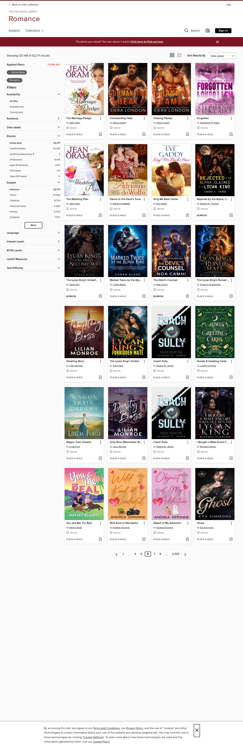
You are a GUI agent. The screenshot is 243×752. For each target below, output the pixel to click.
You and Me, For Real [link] (79, 523)
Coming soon (16, 112)
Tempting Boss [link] (75, 361)
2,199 (175, 554)
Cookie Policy (101, 741)
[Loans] (208, 31)
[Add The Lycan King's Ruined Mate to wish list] (231, 296)
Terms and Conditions (106, 728)
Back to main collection (25, 4)
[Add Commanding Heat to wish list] (144, 134)
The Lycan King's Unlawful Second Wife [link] (82, 280)
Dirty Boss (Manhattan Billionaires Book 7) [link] (126, 442)
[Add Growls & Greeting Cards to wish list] (231, 377)
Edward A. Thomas (209, 203)
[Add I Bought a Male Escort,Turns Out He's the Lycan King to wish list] (231, 458)
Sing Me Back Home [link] (165, 199)
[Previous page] (116, 554)
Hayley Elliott (75, 527)
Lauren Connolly (208, 365)
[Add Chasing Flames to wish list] (187, 134)
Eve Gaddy (161, 203)
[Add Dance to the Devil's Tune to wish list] (144, 215)
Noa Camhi (162, 284)
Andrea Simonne (121, 527)
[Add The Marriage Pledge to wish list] (100, 134)
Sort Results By (196, 55)
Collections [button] (33, 31)
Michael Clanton (208, 446)
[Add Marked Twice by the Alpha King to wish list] (144, 296)
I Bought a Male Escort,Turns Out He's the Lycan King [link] (213, 442)
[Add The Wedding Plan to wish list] (100, 215)
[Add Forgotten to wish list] (231, 134)
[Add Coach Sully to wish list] (187, 377)
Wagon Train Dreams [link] (78, 442)
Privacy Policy (134, 728)
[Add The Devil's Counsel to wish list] (187, 296)
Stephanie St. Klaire (210, 122)
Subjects (14, 31)
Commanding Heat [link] (121, 118)
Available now (17, 106)
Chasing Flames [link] (162, 118)
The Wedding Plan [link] (77, 199)
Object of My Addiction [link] (167, 523)
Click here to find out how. (146, 42)
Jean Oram (74, 122)
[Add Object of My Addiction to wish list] (187, 539)
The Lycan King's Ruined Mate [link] (213, 280)
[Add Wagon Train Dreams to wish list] (100, 458)
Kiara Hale (118, 365)
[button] (192, 31)
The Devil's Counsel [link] (165, 280)
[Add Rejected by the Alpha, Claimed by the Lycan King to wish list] (231, 215)
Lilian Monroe (76, 365)
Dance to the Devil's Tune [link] (125, 199)
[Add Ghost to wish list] (231, 539)
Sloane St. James (165, 365)
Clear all (54, 64)
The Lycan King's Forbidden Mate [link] (126, 361)
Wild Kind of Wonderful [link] (124, 523)
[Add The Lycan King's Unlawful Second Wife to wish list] (100, 296)
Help (228, 5)
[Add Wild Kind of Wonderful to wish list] (144, 539)
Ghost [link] (200, 523)
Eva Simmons (206, 527)
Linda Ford (74, 446)
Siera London (119, 122)
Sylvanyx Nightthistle (210, 284)
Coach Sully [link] (160, 361)
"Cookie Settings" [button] (93, 737)
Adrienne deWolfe (121, 203)
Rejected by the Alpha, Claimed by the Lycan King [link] (213, 199)
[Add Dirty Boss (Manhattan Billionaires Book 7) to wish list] (144, 458)
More (33, 225)
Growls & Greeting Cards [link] (212, 361)
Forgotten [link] (203, 118)
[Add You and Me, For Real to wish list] (100, 539)
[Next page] (185, 554)
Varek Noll (74, 284)
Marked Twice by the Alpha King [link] (126, 280)
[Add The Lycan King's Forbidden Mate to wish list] (144, 377)
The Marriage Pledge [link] (78, 118)
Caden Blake (119, 284)
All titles (14, 101)
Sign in (223, 31)
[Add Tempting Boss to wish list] (100, 377)
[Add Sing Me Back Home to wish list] (187, 215)
